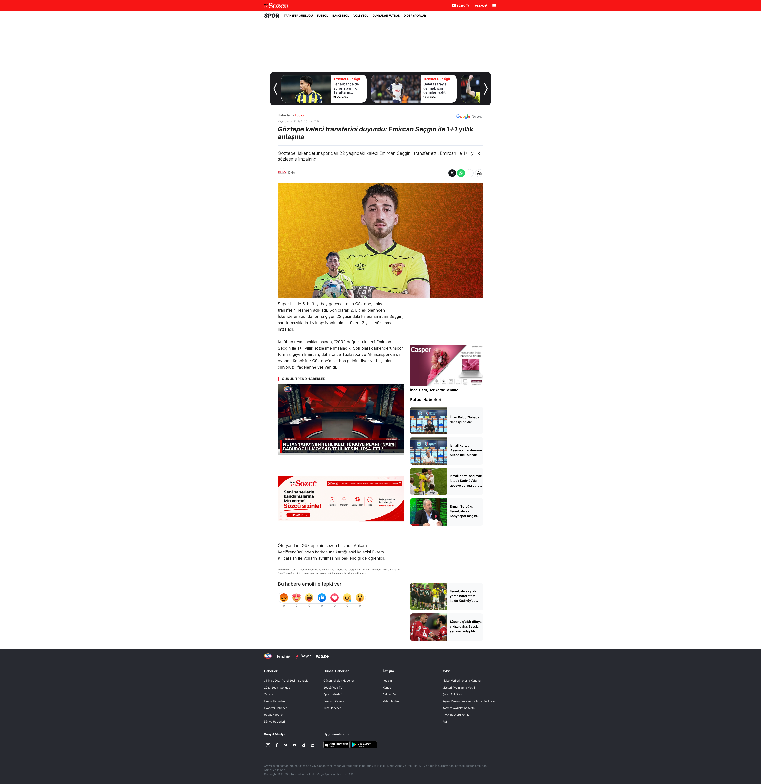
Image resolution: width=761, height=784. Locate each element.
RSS (445, 721)
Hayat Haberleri (274, 714)
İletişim (387, 680)
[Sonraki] (486, 89)
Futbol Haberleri (425, 399)
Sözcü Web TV (332, 687)
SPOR (271, 15)
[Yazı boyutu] (479, 173)
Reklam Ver (390, 694)
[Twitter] (286, 745)
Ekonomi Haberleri (275, 708)
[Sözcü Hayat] (303, 656)
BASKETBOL (340, 15)
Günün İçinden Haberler (338, 680)
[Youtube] (295, 745)
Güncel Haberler (336, 671)
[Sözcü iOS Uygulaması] (336, 744)
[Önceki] (275, 89)
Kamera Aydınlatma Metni (458, 708)
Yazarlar (269, 694)
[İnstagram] (268, 745)
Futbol (300, 115)
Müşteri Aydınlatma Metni (458, 687)
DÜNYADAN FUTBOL (386, 15)
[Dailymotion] (304, 745)
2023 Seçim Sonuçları (278, 687)
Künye (387, 687)
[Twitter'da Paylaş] (452, 173)
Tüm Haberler (332, 708)
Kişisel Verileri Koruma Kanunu (461, 680)
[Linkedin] (312, 745)
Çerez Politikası (452, 694)
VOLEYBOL (360, 15)
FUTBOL (322, 15)
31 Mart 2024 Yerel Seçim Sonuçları (287, 680)
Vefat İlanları (391, 701)
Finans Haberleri (274, 701)
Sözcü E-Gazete (333, 701)
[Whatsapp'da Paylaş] (461, 173)
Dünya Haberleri (274, 721)
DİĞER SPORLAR (415, 15)
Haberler (284, 115)
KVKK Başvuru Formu (455, 714)
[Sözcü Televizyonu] (268, 656)
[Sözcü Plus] (322, 656)
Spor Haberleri (332, 694)
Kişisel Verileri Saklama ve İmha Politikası (468, 701)
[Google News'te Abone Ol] (469, 117)
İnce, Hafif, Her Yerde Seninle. (434, 390)
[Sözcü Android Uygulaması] (364, 744)
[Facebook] (277, 745)
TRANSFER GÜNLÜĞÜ (298, 15)
